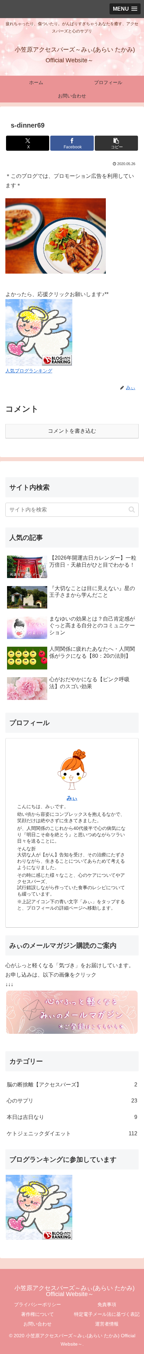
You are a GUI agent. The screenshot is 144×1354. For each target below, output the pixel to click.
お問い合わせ (37, 1324)
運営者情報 (107, 1324)
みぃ (72, 798)
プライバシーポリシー (37, 1304)
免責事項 (106, 1304)
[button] (116, 143)
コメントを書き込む (72, 431)
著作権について (37, 1314)
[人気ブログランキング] (38, 332)
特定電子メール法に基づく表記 (107, 1314)
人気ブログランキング (28, 370)
